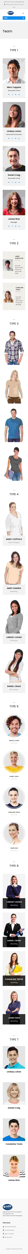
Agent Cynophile (9, 1234)
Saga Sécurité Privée (17, 1249)
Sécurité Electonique (10, 1226)
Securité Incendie (9, 1230)
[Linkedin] (19, 94)
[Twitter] (9, 94)
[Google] (15, 94)
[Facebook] (12, 94)
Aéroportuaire (8, 1237)
